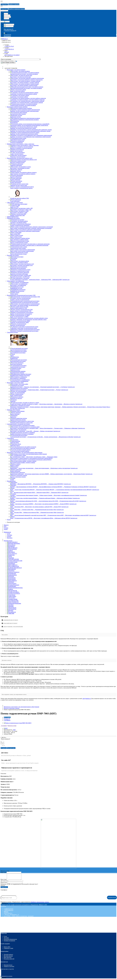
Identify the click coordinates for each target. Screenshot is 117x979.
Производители (11, 481)
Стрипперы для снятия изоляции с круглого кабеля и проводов (27, 99)
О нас (8, 533)
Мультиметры (14, 122)
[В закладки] (2, 745)
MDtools (6, 52)
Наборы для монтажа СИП (17, 215)
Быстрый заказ (11, 748)
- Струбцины (63, 387)
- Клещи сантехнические (50, 437)
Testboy (14, 596)
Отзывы (6, 527)
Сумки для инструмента (16, 154)
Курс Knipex (7, 17)
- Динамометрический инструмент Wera (45, 509)
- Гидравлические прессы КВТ (55, 515)
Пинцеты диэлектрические (17, 325)
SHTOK (15, 590)
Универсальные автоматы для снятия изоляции (23, 105)
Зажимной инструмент (16, 387)
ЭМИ (12, 613)
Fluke (12, 557)
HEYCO (15, 565)
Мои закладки (7, 957)
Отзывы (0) (7, 719)
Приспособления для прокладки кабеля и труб (19, 158)
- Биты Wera (16, 509)
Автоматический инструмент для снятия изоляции (24, 74)
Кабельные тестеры (15, 116)
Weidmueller (18, 603)
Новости (6, 525)
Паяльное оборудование (13, 409)
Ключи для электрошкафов (17, 392)
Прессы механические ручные (18, 254)
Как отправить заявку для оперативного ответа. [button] (14, 694)
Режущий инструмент (13, 255)
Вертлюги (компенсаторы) (17, 162)
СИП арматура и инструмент (15, 202)
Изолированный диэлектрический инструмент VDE (21, 295)
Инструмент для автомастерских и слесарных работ (24, 428)
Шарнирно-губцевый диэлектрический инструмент (24, 331)
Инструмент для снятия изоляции (16, 69)
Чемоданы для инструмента (17, 156)
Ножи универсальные (16, 395)
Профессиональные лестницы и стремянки (22, 434)
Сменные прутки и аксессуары (18, 185)
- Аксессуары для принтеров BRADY (24, 489)
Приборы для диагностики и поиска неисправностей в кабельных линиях (30, 131)
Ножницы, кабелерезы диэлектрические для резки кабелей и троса (28, 319)
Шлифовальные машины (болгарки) (20, 375)
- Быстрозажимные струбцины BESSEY (26, 486)
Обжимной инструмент (13, 218)
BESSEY (12, 486)
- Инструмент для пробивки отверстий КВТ (76, 515)
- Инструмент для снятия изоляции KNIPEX (46, 504)
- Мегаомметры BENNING (24, 484)
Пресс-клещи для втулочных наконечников (22, 251)
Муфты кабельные (15, 471)
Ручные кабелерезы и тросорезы (19, 279)
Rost (12, 589)
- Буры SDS (28, 431)
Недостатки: (4, 882)
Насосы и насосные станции (18, 476)
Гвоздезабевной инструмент (17, 352)
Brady (11, 489)
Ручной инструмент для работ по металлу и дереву (24, 404)
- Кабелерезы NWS (45, 279)
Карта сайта (7, 946)
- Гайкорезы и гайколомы (70, 428)
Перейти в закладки (13, 4)
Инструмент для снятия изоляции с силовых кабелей (24, 82)
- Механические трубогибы (65, 437)
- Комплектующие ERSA (42, 492)
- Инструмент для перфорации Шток (43, 518)
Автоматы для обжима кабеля (18, 222)
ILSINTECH (18, 567)
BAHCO (15, 542)
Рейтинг (3, 885)
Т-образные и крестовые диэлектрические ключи (23, 328)
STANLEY (17, 593)
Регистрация (7, 36)
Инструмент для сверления (17, 431)
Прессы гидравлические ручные (19, 242)
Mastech (14, 580)
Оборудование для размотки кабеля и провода (22, 174)
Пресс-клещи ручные (16, 236)
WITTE (14, 609)
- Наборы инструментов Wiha (30, 512)
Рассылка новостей (9, 958)
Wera (11, 509)
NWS (11, 506)
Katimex (12, 498)
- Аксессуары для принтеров (25, 468)
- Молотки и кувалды (68, 404)
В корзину (3, 748)
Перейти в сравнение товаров (16, 9)
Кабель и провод (14, 465)
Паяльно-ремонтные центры (18, 419)
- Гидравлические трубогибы (34, 437)
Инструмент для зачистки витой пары (20, 77)
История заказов (8, 956)
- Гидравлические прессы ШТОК (23, 518)
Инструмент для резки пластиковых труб (21, 265)
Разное (9, 519)
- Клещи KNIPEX (64, 504)
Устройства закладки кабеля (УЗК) (19, 198)
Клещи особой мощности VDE (18, 308)
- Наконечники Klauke (78, 474)
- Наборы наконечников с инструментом (60, 474)
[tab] (58, 635)
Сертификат (7, 720)
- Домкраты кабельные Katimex (46, 498)
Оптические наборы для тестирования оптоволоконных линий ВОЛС (29, 125)
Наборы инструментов (16, 151)
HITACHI (16, 566)
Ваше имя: (3, 872)
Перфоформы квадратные (17, 291)
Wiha (11, 512)
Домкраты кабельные (16, 165)
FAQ (5, 526)
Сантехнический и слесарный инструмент (18, 424)
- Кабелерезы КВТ (56, 279)
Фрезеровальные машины (17, 372)
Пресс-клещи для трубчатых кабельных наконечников (25, 231)
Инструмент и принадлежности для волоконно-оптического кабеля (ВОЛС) (30, 459)
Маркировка (13, 468)
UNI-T (13, 597)
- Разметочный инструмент (46, 389)
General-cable (18, 560)
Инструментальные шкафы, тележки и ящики (22, 462)
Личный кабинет (8, 954)
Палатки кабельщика (16, 176)
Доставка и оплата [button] (6, 660)
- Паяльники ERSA (55, 492)
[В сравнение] (4, 745)
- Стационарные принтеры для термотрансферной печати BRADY (73, 489)
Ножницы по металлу (16, 398)
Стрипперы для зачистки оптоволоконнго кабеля (23, 94)
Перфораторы (14, 358)
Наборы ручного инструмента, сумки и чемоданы (20, 144)
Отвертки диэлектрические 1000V (19, 322)
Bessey (13, 545)
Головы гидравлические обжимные (19, 225)
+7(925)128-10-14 (9, 49)
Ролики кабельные (15, 179)
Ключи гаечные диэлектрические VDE (20, 311)
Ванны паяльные (14, 414)
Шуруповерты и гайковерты (18, 378)
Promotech (16, 585)
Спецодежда (10, 438)
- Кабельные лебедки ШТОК (61, 518)
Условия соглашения (9, 940)
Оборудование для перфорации (15, 281)
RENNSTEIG (19, 587)
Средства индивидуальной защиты (19, 451)
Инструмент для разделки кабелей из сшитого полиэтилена (26, 79)
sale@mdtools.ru (86, 698)
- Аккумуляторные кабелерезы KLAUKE (25, 501)
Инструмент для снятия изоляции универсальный (23, 85)
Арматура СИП (14, 206)
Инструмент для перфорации (18, 285)
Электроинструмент (12, 332)
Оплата (9, 536)
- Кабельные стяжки (51, 456)
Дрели (12, 355)
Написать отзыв (12, 725)
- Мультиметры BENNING (39, 484)
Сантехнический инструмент (18, 437)
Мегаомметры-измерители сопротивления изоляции (24, 119)
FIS (11, 556)
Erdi (11, 550)
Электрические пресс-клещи (18, 248)
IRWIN (14, 569)
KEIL (12, 576)
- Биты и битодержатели (46, 428)
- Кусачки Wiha (17, 512)
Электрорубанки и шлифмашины (19, 381)
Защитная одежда (15, 445)
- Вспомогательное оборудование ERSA (24, 492)
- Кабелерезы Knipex (34, 279)
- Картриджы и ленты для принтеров (59, 468)
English (11, 26)
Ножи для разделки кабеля (17, 91)
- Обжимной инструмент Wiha (47, 512)
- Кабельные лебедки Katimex (64, 498)
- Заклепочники (57, 404)
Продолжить (4, 4)
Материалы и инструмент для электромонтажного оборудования (24, 452)
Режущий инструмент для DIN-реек (20, 276)
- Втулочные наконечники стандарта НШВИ (36, 474)
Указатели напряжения (16, 142)
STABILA (16, 592)
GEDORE (16, 559)
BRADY (15, 547)
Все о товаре (7, 717)
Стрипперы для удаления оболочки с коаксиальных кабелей (26, 102)
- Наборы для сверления (46, 431)
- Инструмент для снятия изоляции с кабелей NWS (38, 506)
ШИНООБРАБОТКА (13, 216)
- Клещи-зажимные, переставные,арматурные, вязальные (45, 407)
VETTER (15, 600)
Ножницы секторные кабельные (19, 274)
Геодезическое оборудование (18, 114)
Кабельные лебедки (15, 171)
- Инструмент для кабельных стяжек (35, 456)
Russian (11, 24)
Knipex (12, 504)
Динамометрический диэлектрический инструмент (24, 302)
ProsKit (14, 586)
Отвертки (12, 401)
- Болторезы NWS (18, 506)
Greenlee (12, 495)
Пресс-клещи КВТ (15, 234)
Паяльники (13, 417)
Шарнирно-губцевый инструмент (19, 407)
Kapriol (14, 573)
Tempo (13, 595)
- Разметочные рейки (33, 389)
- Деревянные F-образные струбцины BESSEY (76, 486)
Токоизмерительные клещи (17, 139)
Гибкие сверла (14, 294)
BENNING (13, 484)
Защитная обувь (14, 442)
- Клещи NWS (57, 506)
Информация (7, 532)
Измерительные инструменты (18, 389)
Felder (13, 555)
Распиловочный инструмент (18, 361)
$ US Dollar (7, 15)
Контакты (9, 537)
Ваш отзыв (4, 879)
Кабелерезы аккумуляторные (18, 268)
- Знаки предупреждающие (41, 468)
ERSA (13, 552)
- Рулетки (57, 389)
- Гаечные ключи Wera (27, 509)
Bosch (13, 546)
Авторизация (7, 34)
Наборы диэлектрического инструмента (21, 313)
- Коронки (35, 431)
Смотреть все (65, 279)
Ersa (11, 492)
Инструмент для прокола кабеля (19, 262)
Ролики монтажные (15, 182)
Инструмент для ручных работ (15, 382)
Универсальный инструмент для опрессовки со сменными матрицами (29, 245)
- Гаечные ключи (58, 428)
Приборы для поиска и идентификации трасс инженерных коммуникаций (30, 136)
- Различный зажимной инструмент (49, 387)
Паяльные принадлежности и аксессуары (21, 422)
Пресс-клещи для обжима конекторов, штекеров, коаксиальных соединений (30, 228)
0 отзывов (4, 725)
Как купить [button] (5, 634)
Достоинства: (4, 881)
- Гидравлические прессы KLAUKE (68, 501)
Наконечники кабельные (17, 474)
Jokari (12, 570)
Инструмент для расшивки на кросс (20, 168)
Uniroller (15, 599)
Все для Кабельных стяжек (17, 456)
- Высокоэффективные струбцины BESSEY (50, 486)
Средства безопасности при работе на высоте (22, 448)
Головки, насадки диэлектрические (19, 299)
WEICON (16, 602)
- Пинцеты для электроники (31, 387)
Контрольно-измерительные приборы (17, 106)
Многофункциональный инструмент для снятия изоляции (26, 88)
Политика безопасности (10, 939)
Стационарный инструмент (17, 367)
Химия (12, 479)
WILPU (14, 607)
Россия (14, 612)
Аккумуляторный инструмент (18, 349)
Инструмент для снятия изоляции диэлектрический (24, 305)
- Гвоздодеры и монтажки (45, 404)
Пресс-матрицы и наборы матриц (19, 239)
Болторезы (13, 259)
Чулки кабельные (15, 201)
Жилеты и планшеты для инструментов (21, 148)
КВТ (11, 515)
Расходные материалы (16, 364)
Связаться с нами (8, 948)
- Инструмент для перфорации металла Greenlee (66, 495)
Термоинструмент (15, 369)
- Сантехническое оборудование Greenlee (26, 495)
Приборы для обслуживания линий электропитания (24, 111)
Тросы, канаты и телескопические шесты (21, 188)
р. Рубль (6, 18)
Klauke (12, 501)
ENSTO (14, 549)
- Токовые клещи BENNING (55, 484)
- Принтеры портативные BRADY (44, 489)
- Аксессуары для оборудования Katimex (26, 498)
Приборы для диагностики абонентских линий (23, 128)
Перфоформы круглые (16, 288)
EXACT (15, 553)
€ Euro (5, 13)
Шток (11, 518)
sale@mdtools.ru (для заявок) (12, 55)
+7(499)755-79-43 (9, 46)
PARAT (14, 583)
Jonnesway (16, 572)
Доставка (9, 535)
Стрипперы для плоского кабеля (19, 96)
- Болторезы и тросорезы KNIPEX (23, 504)
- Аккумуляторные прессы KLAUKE (47, 501)
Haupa (13, 563)
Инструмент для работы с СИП (18, 212)
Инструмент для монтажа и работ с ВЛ (20, 209)
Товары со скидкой (9, 966)
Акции (6, 529)
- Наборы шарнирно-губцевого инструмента (73, 407)
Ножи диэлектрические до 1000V (19, 316)
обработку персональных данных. (40, 902)
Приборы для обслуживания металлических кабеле (24, 134)
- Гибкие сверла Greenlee (45, 495)
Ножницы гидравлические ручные (19, 271)
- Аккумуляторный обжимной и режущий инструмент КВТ (29, 515)
